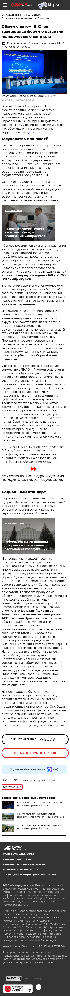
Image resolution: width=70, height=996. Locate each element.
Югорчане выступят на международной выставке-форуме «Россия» (39, 804)
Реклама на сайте (17, 859)
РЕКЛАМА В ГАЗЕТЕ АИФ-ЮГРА (24, 864)
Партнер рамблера (33, 979)
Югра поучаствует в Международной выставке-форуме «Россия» (38, 827)
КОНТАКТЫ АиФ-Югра (18, 854)
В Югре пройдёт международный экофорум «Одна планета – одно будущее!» (41, 815)
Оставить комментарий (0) (35, 753)
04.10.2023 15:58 (11, 14)
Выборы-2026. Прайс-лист (22, 869)
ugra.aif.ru (33, 132)
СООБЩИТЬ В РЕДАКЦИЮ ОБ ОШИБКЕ (30, 874)
